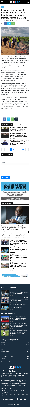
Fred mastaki (6, 20)
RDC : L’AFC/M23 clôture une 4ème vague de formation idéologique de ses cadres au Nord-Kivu (18, 266)
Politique (3, 143)
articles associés (7, 124)
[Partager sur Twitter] (9, 23)
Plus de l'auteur (19, 124)
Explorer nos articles (6, 362)
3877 (23, 149)
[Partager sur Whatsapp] (13, 23)
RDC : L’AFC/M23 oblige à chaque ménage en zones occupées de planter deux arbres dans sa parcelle (19, 258)
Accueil (2, 5)
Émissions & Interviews (4, 130)
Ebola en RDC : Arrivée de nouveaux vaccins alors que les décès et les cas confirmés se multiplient (18, 250)
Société (7, 5)
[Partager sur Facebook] (5, 23)
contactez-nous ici (20, 385)
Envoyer (6, 177)
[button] (3, 191)
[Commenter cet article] (16, 119)
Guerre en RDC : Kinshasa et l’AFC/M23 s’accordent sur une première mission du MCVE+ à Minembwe (18, 242)
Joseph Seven (4, 231)
